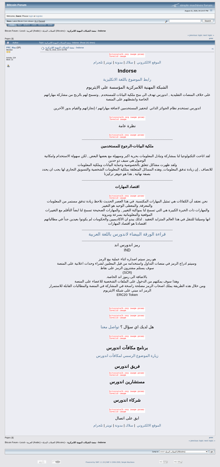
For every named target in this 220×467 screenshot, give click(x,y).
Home (12, 25)
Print (211, 38)
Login (34, 25)
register (39, 16)
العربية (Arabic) (33, 31)
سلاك (128, 62)
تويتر (108, 62)
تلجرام (98, 62)
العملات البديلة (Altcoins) (53, 31)
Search (27, 25)
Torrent (41, 21)
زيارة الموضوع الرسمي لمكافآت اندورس (127, 356)
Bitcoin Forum (11, 31)
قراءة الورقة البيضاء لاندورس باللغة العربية (127, 234)
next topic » (208, 35)
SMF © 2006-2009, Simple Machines (120, 462)
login (31, 16)
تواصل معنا (110, 327)
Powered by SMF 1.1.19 (95, 462)
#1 (213, 49)
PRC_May (11, 47)
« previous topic (195, 35)
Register (42, 25)
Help (20, 25)
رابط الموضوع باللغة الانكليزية (127, 79)
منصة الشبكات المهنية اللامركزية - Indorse (86, 31)
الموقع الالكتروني (149, 62)
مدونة (118, 62)
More (50, 25)
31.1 (36, 21)
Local (22, 31)
